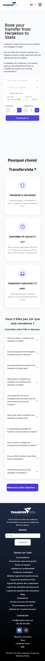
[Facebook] (19, 630)
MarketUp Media (22, 656)
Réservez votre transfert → (22, 487)
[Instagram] (26, 630)
